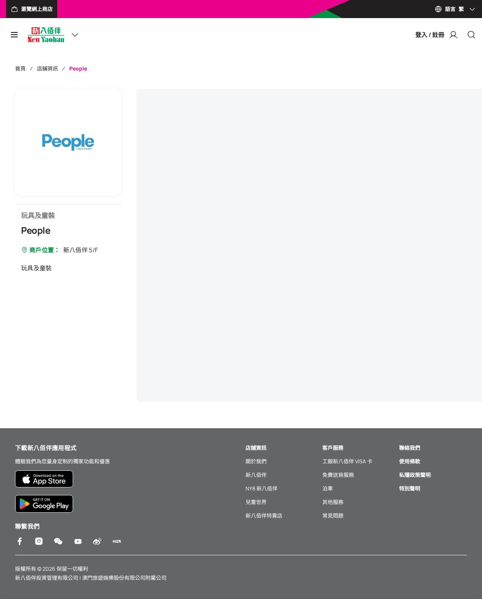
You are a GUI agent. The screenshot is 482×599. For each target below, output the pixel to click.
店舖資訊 (47, 68)
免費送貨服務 (338, 474)
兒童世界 (256, 502)
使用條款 (409, 461)
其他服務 (332, 502)
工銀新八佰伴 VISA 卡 (347, 461)
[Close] (471, 34)
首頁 (20, 68)
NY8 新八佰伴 (262, 488)
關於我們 (256, 461)
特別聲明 (409, 488)
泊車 (327, 488)
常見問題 (332, 515)
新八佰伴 (256, 474)
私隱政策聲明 (415, 474)
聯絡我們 (409, 447)
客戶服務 (332, 447)
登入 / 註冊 (429, 35)
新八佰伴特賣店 (264, 515)
